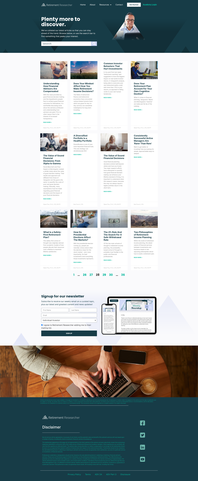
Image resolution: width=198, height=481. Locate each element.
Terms (88, 474)
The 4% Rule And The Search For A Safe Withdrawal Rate (113, 236)
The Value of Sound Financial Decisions (114, 156)
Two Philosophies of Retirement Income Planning (143, 235)
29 (104, 275)
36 (123, 275)
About (92, 5)
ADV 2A (98, 474)
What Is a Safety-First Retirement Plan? (52, 235)
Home (83, 5)
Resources (104, 5)
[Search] (94, 43)
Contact (119, 5)
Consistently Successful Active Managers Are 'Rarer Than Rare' (143, 139)
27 (91, 275)
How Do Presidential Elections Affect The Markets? (82, 236)
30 (111, 275)
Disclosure (125, 474)
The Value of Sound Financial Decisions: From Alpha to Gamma (53, 159)
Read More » (47, 122)
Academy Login (150, 4)
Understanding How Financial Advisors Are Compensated (51, 87)
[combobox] (66, 43)
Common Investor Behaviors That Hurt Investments (113, 66)
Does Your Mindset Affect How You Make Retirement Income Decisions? (84, 87)
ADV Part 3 (111, 474)
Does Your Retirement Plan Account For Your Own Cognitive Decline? (143, 88)
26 (84, 275)
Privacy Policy (74, 474)
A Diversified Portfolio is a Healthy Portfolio (83, 138)
